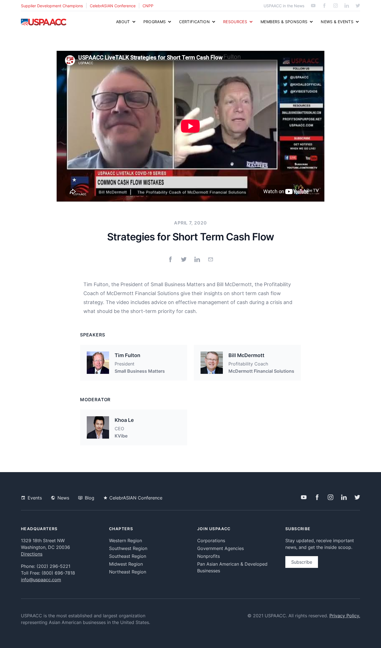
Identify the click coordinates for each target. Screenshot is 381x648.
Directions (31, 554)
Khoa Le (124, 420)
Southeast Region (127, 556)
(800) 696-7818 (58, 573)
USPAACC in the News (284, 5)
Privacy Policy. (344, 615)
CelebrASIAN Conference (113, 5)
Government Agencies (220, 548)
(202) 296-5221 (53, 566)
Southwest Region (128, 548)
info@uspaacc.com (41, 579)
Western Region (125, 540)
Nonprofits (208, 556)
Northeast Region (127, 572)
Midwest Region (126, 564)
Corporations (211, 540)
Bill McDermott (246, 355)
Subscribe (301, 562)
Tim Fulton (127, 355)
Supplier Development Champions (52, 5)
